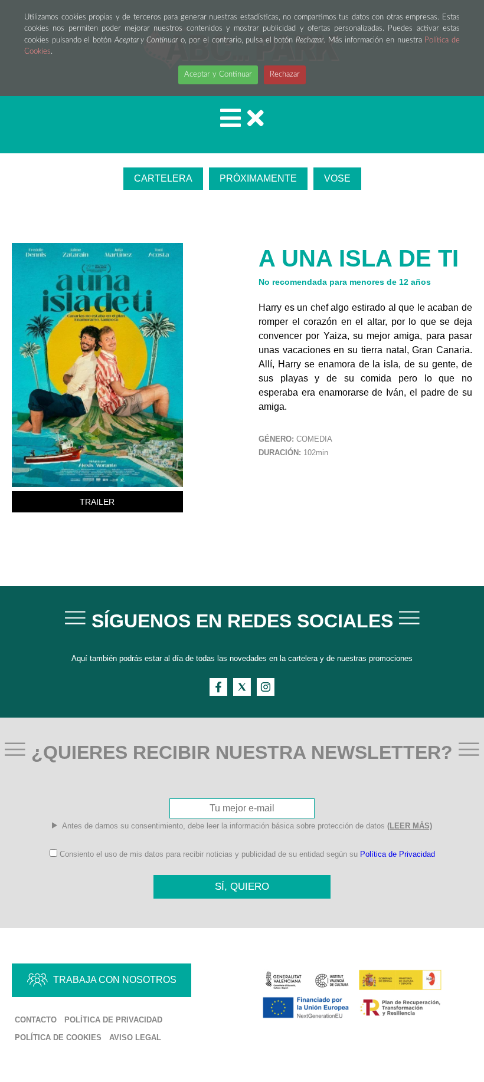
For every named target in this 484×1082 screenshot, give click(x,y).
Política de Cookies (58, 1037)
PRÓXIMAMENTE (258, 178)
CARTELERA (163, 178)
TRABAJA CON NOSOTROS (114, 980)
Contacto (36, 1019)
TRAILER (97, 502)
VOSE (337, 178)
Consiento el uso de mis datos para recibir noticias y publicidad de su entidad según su (246, 854)
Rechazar (285, 74)
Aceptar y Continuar (218, 74)
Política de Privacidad (397, 854)
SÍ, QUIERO (242, 886)
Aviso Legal (135, 1037)
